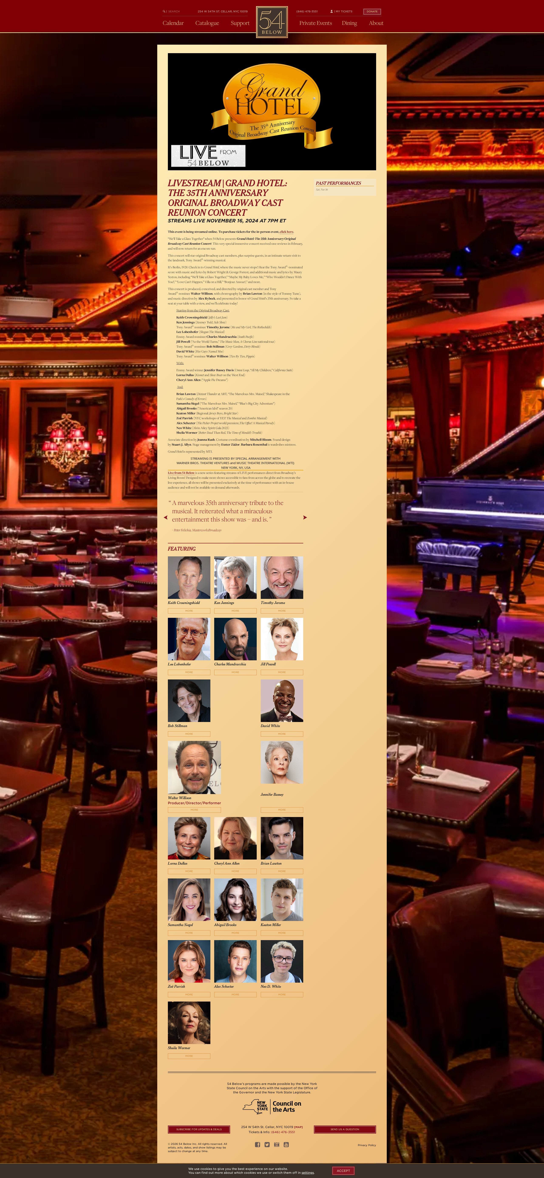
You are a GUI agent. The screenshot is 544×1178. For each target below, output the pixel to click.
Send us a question (345, 1129)
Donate (372, 11)
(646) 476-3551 (307, 11)
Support (240, 23)
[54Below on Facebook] (257, 1146)
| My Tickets (342, 11)
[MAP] (298, 1127)
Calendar (173, 23)
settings (308, 1172)
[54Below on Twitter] (267, 1146)
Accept (343, 1170)
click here (286, 231)
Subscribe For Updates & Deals (199, 1129)
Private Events (315, 23)
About (376, 23)
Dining (349, 23)
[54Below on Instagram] (276, 1146)
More (189, 610)
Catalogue (207, 23)
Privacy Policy (367, 1145)
